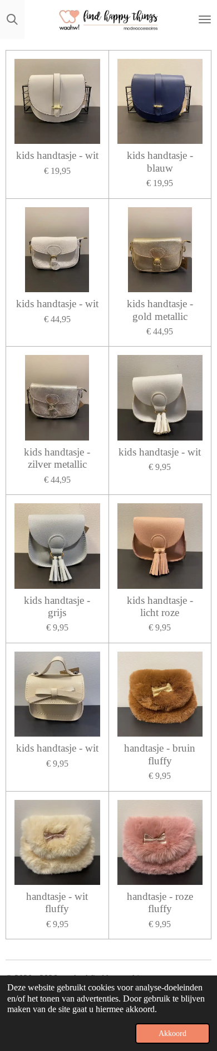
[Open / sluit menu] (205, 19)
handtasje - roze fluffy (160, 902)
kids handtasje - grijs (57, 606)
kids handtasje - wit (57, 155)
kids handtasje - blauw (160, 161)
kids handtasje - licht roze (160, 606)
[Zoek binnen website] (12, 19)
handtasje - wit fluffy (57, 902)
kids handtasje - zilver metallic (57, 458)
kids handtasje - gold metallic (160, 310)
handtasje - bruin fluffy (159, 754)
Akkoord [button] (172, 1033)
